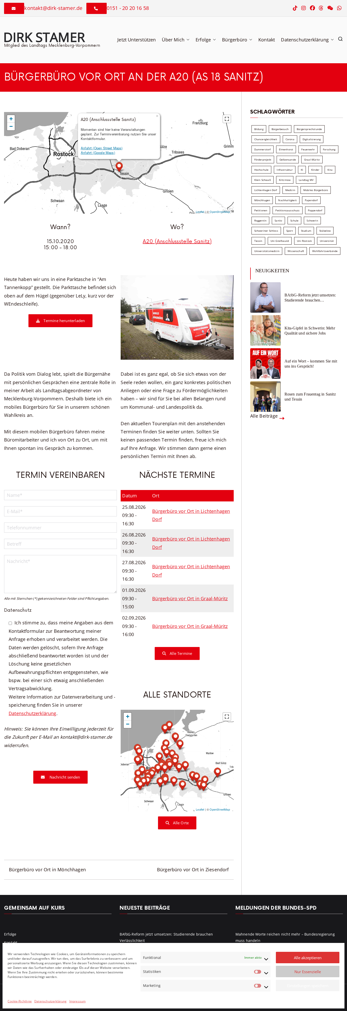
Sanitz (278, 220)
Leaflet (200, 212)
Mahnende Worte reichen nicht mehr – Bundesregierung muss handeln (285, 937)
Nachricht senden (64, 777)
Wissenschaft (296, 251)
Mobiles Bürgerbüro (315, 190)
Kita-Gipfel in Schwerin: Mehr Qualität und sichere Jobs (310, 330)
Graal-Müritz (312, 159)
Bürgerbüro (234, 40)
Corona (290, 139)
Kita (330, 169)
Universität (327, 241)
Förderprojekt (262, 159)
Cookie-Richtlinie (20, 1001)
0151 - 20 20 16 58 (128, 8)
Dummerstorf (262, 149)
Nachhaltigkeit (287, 200)
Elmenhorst (286, 149)
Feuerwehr (308, 149)
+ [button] (11, 119)
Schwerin (312, 220)
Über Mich (173, 40)
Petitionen (260, 210)
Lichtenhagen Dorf (265, 190)
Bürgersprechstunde (309, 129)
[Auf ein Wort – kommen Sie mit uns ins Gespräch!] (265, 363)
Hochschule (261, 169)
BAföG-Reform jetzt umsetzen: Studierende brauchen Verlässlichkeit (310, 297)
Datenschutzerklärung (50, 1001)
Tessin (258, 241)
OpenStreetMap (220, 212)
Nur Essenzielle (307, 971)
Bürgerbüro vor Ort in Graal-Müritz (190, 598)
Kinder (315, 169)
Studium (306, 230)
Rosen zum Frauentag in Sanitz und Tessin (310, 396)
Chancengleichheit (265, 139)
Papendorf (311, 200)
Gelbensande (287, 159)
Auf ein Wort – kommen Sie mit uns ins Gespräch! (311, 363)
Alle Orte (180, 822)
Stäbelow (325, 230)
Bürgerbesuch (280, 129)
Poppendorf (315, 210)
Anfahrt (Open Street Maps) (102, 148)
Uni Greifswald (280, 241)
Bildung (258, 129)
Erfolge (203, 40)
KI (302, 169)
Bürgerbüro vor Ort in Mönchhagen (47, 869)
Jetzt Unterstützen (136, 40)
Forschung (329, 149)
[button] (187, 40)
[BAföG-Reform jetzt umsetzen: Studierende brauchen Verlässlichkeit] (265, 297)
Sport (289, 230)
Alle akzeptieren (308, 957)
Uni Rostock (304, 241)
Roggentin (260, 220)
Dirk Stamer (44, 37)
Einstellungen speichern (307, 985)
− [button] (11, 126)
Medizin (290, 190)
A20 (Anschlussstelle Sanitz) (177, 242)
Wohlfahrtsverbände (325, 251)
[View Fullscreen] (227, 119)
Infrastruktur (284, 169)
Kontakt (266, 40)
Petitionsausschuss (287, 210)
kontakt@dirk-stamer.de (53, 8)
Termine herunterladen (63, 320)
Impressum (77, 1001)
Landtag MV (306, 180)
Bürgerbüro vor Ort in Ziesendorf (193, 869)
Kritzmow (285, 180)
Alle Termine (180, 653)
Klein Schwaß (262, 180)
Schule (294, 220)
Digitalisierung (312, 139)
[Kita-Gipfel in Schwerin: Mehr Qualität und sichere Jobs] (265, 330)
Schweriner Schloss (266, 230)
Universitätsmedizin (266, 251)
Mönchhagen (262, 200)
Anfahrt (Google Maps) (98, 152)
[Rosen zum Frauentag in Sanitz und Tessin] (265, 396)
